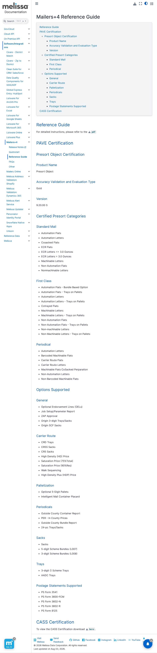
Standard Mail (57, 59)
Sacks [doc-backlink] (40, 538)
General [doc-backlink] (42, 400)
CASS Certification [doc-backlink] (55, 622)
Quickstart (14, 152)
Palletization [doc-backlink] (45, 485)
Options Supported (55, 73)
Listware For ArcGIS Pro (12, 100)
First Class (55, 64)
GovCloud (9, 29)
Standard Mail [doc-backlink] (46, 226)
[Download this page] (135, 3)
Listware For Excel (12, 109)
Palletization (56, 87)
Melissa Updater (14, 209)
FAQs (11, 161)
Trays (52, 101)
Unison (10, 231)
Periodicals (55, 92)
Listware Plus (13, 137)
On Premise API (12, 38)
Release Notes (16, 147)
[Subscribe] (147, 643)
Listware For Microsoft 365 (13, 126)
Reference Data (12, 236)
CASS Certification (50, 110)
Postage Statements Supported (67, 106)
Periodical (55, 68)
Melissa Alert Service (13, 202)
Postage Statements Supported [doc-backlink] (59, 585)
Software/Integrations (13, 45)
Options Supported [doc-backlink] (53, 389)
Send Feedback (58, 640)
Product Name (57, 41)
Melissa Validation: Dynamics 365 (13, 192)
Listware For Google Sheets (14, 117)
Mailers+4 (11, 142)
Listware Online (14, 132)
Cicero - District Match (14, 54)
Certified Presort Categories (61, 54)
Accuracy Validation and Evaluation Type (73, 45)
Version (53, 50)
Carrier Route (57, 82)
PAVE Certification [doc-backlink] (54, 143)
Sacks (52, 96)
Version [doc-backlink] (41, 199)
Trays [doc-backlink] (40, 564)
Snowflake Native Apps (15, 224)
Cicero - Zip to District (13, 62)
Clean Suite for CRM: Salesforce (14, 71)
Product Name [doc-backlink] (46, 165)
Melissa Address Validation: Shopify (15, 180)
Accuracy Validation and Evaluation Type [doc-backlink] (65, 182)
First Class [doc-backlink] (43, 281)
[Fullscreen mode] (140, 4)
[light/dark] (146, 3)
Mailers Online (13, 171)
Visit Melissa (40, 640)
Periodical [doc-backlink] (43, 344)
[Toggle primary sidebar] (37, 4)
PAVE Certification (50, 31)
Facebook (91, 640)
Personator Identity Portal (13, 216)
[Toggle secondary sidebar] (152, 4)
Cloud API (9, 34)
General (53, 78)
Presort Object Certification (60, 36)
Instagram (106, 640)
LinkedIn (121, 640)
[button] (15, 8)
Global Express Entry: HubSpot (14, 92)
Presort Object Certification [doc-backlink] (60, 154)
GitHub (76, 640)
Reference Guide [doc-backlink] (53, 124)
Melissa (8, 241)
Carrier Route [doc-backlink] (46, 436)
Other (12, 166)
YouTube (136, 640)
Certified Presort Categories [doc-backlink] (61, 216)
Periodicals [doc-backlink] (44, 507)
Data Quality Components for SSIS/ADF (14, 81)
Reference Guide (18, 156)
